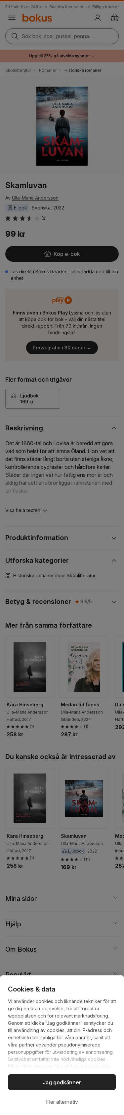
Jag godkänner (62, 1082)
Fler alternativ (62, 1102)
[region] (62, 1045)
